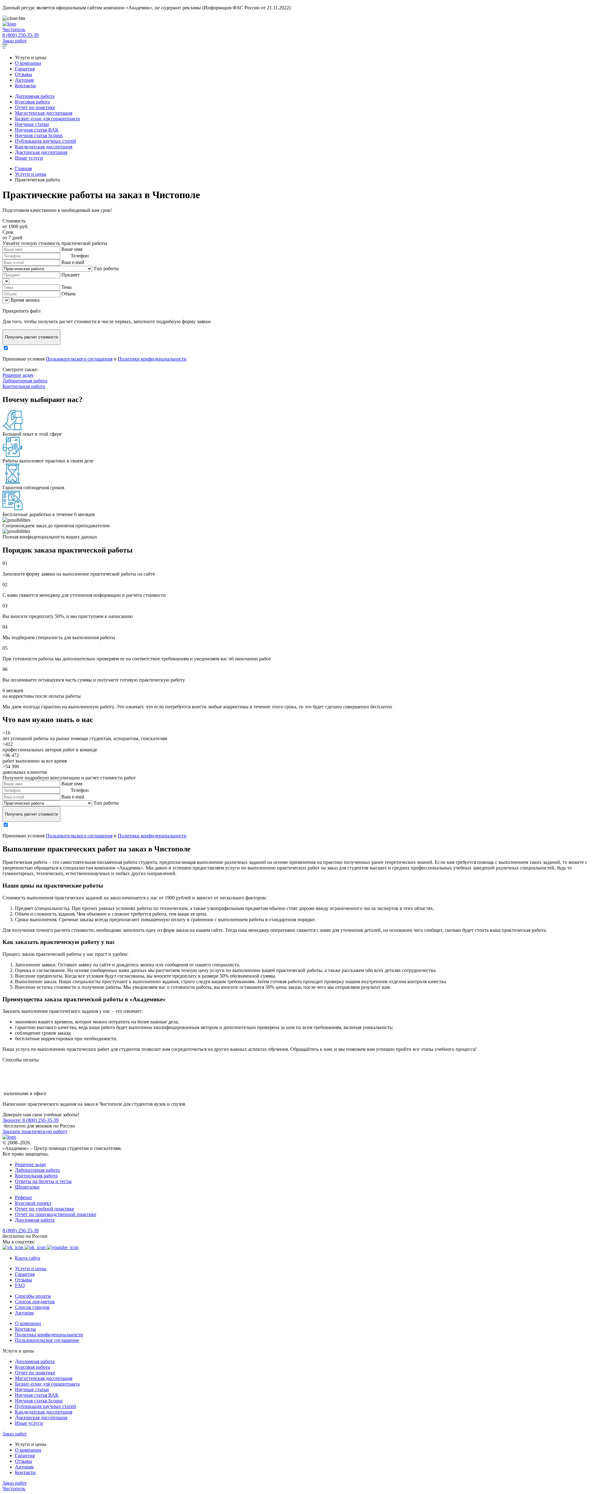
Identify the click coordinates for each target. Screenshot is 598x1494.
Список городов (32, 1307)
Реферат (23, 1197)
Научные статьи (32, 124)
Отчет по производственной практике (55, 1214)
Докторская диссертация (41, 152)
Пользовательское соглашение (47, 1340)
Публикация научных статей (45, 141)
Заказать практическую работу (35, 1131)
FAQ (20, 1285)
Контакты (25, 85)
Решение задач (17, 375)
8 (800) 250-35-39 (20, 35)
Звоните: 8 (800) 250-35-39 (30, 1120)
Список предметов (35, 1301)
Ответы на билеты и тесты (43, 1181)
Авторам (24, 80)
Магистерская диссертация (43, 113)
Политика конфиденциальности (49, 1334)
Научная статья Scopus (39, 135)
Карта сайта (27, 1258)
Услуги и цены (30, 1268)
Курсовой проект (33, 1203)
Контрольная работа (23, 386)
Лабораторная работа (24, 380)
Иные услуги (29, 157)
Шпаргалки (27, 1187)
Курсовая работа (32, 101)
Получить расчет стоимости (31, 337)
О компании (28, 63)
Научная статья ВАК (37, 129)
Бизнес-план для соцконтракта (47, 118)
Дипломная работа (35, 96)
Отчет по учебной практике (44, 1208)
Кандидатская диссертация (43, 146)
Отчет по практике (35, 107)
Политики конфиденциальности (152, 359)
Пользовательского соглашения (79, 359)
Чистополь (13, 29)
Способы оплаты (33, 1296)
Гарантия (25, 68)
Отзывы (23, 74)
